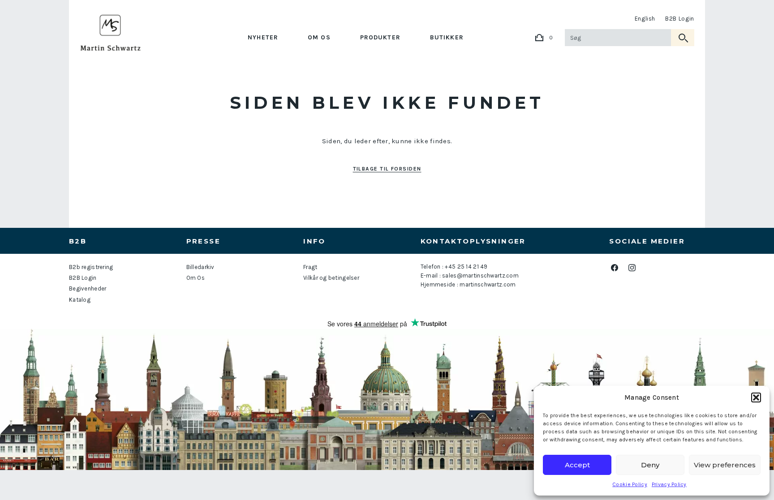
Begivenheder (87, 288)
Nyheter (263, 37)
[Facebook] (614, 267)
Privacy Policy (669, 484)
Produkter (380, 37)
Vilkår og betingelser (331, 277)
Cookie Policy (629, 484)
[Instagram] (632, 267)
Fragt (310, 267)
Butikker (447, 37)
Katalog (79, 299)
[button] (756, 397)
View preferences (725, 465)
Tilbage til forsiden (387, 169)
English (645, 18)
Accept (577, 465)
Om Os (319, 37)
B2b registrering (91, 267)
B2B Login (679, 18)
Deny (650, 465)
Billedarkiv (200, 267)
